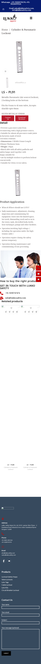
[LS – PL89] (30, 384)
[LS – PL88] (11, 384)
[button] (31, 18)
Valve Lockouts (7, 579)
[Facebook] (4, 561)
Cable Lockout (7, 585)
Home (5, 30)
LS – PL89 (30, 465)
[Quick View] (10, 312)
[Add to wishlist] (11, 308)
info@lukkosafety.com (8, 553)
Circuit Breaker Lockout (10, 590)
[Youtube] (9, 561)
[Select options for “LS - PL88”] (13, 312)
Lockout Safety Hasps (9, 577)
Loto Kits (5, 588)
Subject (4, 620)
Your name (5, 604)
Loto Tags (5, 582)
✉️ (38, 274)
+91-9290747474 (7, 542)
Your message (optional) (10, 628)
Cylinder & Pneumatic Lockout (19, 31)
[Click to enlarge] (5, 71)
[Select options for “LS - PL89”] (33, 312)
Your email (5, 612)
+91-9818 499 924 (7, 540)
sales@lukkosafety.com (9, 555)
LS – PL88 (10, 465)
